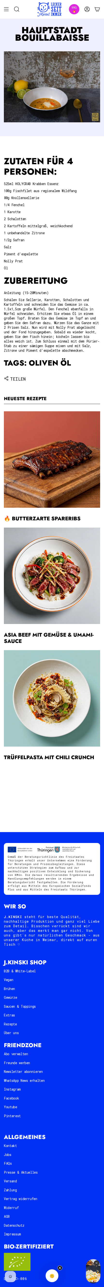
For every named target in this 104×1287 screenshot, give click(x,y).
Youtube (10, 1107)
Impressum (12, 1234)
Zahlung (10, 1190)
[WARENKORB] (97, 9)
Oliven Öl (50, 363)
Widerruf (11, 1207)
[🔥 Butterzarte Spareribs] (52, 459)
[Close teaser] (60, 1267)
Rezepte (10, 1024)
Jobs (7, 1154)
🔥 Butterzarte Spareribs (42, 518)
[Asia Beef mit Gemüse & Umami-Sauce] (52, 576)
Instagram (12, 1089)
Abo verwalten (16, 1054)
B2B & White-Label (20, 971)
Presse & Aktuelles (21, 1172)
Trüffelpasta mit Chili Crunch (49, 757)
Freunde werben (17, 1063)
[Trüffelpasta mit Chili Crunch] (52, 698)
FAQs (8, 1163)
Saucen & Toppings (20, 1006)
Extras (9, 1015)
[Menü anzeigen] (6, 9)
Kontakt (10, 1145)
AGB (7, 1216)
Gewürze (10, 997)
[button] (52, 1275)
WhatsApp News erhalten (24, 1080)
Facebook (11, 1098)
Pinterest (12, 1116)
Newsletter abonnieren (23, 1071)
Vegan (8, 979)
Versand (10, 1181)
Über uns (11, 1032)
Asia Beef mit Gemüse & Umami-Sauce (49, 638)
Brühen (9, 988)
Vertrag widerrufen (20, 1198)
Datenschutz (14, 1225)
